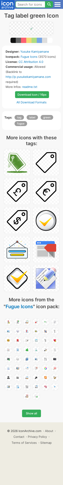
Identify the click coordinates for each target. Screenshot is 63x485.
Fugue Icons (29, 56)
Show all (31, 413)
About (49, 431)
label (32, 117)
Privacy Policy (37, 437)
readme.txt (29, 87)
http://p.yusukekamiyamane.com (28, 77)
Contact (18, 437)
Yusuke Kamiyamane (34, 51)
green (47, 117)
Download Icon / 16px (32, 94)
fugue (20, 123)
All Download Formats (31, 102)
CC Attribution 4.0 (31, 62)
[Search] (49, 4)
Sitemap (46, 442)
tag (19, 117)
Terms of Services (24, 442)
